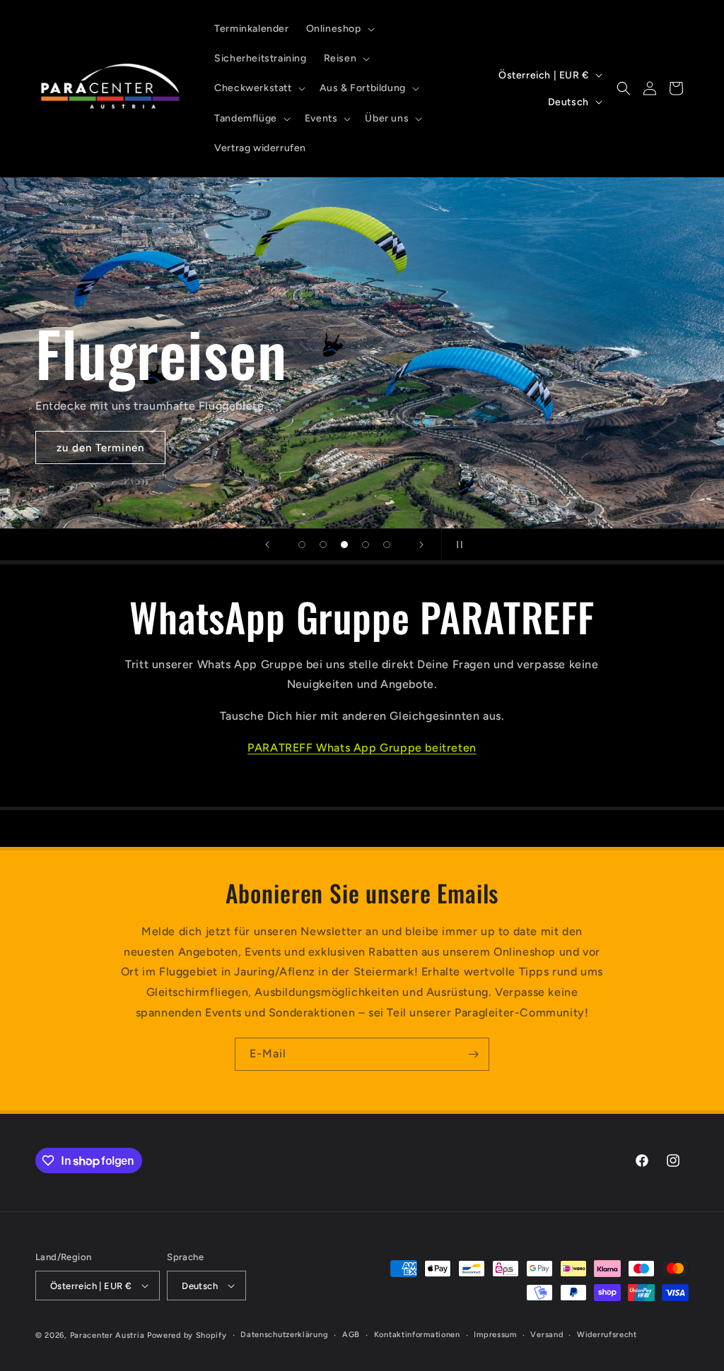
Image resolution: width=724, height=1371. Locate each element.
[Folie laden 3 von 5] (344, 544)
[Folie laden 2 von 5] (323, 544)
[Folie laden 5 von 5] (386, 544)
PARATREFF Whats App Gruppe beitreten (362, 747)
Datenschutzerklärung (284, 1334)
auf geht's (84, 447)
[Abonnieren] (473, 1054)
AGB (351, 1334)
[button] (339, 29)
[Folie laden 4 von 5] (365, 544)
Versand (546, 1334)
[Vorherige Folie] (267, 544)
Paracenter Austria (107, 1335)
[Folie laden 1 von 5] (302, 544)
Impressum (495, 1334)
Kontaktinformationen (417, 1334)
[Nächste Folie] (421, 544)
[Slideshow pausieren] (456, 544)
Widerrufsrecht (607, 1334)
